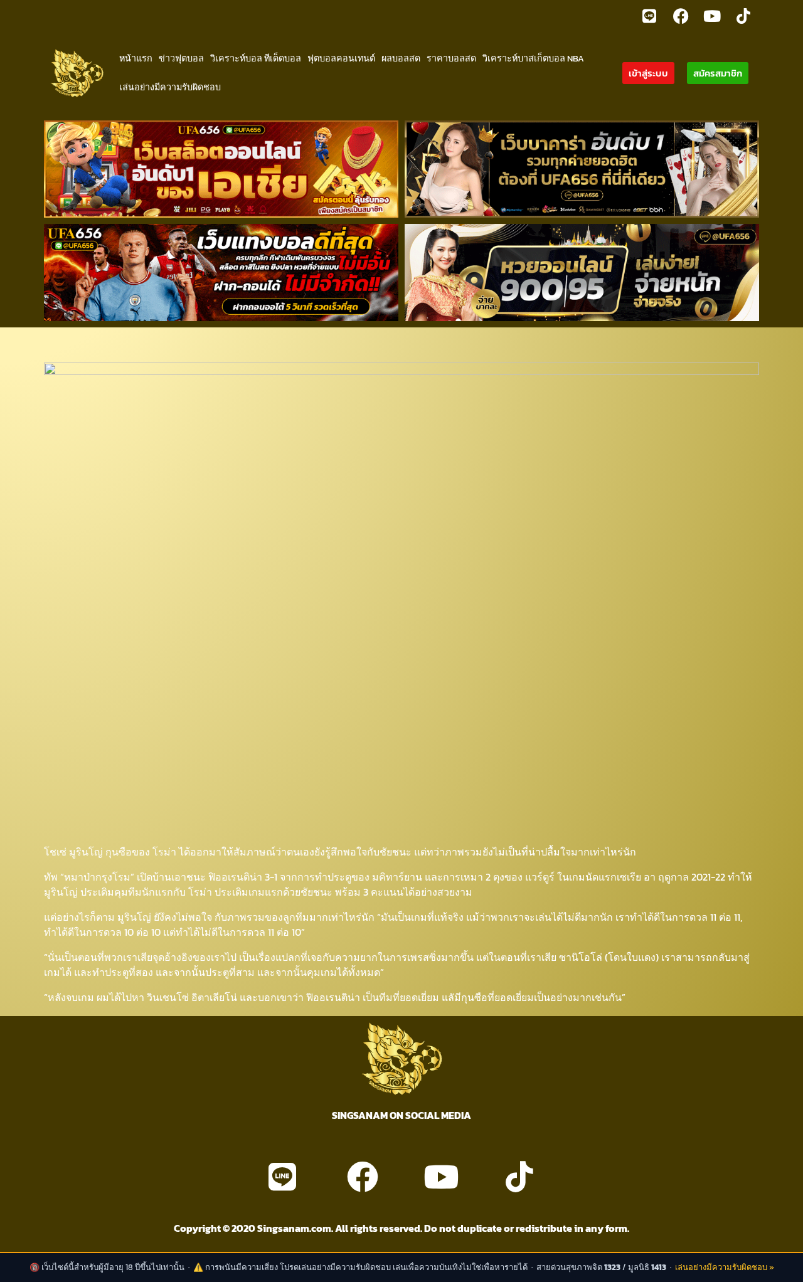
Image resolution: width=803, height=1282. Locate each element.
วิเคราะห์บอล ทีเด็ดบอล (255, 58)
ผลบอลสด (400, 58)
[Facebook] (680, 15)
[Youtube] (712, 15)
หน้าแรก (135, 58)
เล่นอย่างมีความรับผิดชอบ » (724, 1267)
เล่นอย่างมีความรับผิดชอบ (170, 87)
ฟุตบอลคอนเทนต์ (341, 58)
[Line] (649, 15)
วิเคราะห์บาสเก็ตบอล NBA (533, 58)
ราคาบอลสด (451, 58)
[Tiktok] (743, 15)
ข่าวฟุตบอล (181, 58)
